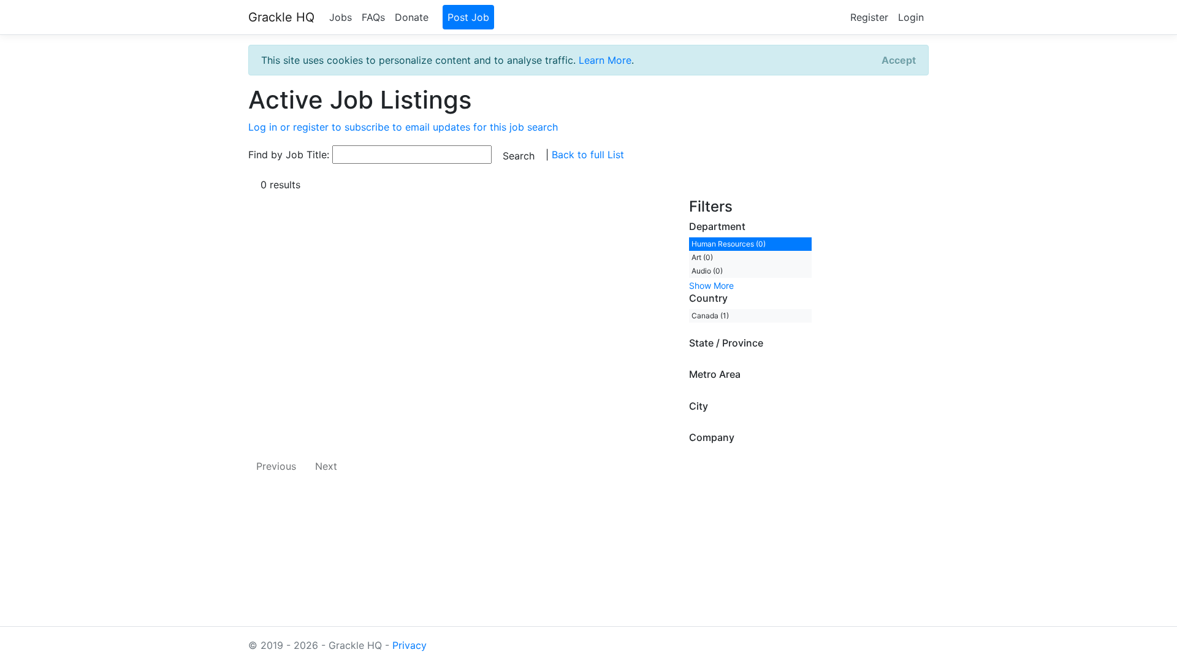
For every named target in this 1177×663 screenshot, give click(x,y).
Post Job (468, 17)
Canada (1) (710, 315)
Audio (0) (707, 270)
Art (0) (702, 257)
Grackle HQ (281, 17)
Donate (412, 17)
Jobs (340, 17)
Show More (711, 285)
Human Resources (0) (728, 243)
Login (911, 17)
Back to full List (588, 154)
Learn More (605, 60)
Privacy (409, 645)
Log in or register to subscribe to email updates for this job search (403, 127)
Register (869, 17)
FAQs (373, 17)
